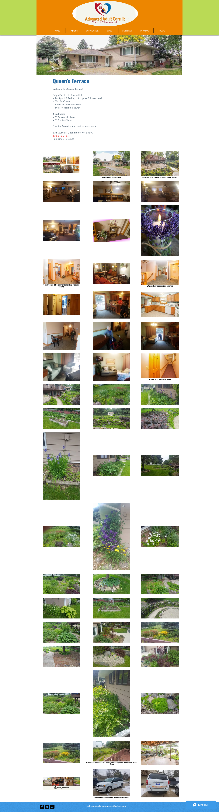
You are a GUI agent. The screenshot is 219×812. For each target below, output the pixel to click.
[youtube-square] (52, 807)
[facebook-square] (42, 807)
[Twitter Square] (47, 807)
